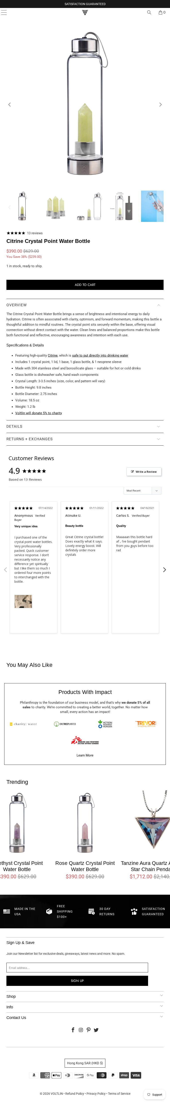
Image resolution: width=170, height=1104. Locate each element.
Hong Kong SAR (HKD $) (85, 1063)
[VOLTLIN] (85, 12)
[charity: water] (24, 724)
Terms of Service (119, 1093)
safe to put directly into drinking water (100, 355)
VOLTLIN (57, 1093)
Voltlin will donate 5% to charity (38, 413)
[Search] (149, 12)
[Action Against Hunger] (105, 724)
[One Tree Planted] (65, 724)
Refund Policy (74, 1093)
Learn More (85, 755)
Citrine (53, 355)
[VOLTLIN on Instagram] (81, 1030)
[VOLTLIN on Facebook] (73, 1030)
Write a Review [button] (146, 472)
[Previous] (9, 105)
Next (164, 567)
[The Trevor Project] (145, 724)
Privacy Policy (96, 1093)
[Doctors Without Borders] (85, 740)
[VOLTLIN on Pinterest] (88, 1030)
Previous (5, 567)
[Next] (160, 105)
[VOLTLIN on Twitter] (96, 1030)
